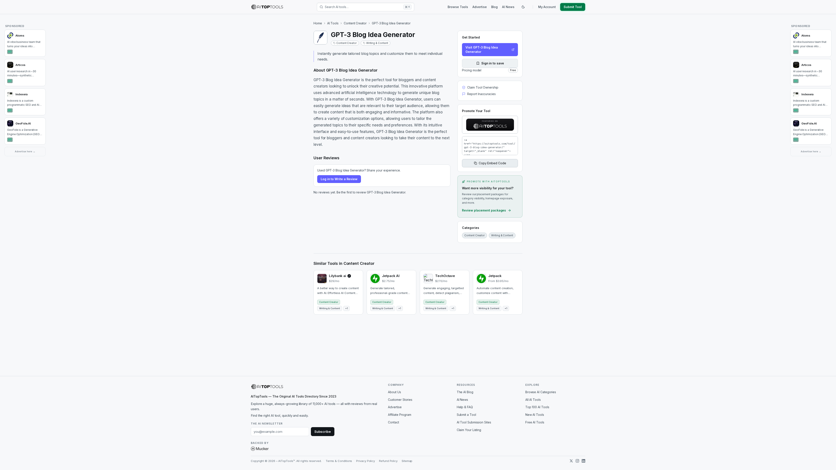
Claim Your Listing (469, 430)
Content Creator (355, 23)
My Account (547, 7)
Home (318, 23)
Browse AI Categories (540, 392)
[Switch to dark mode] (523, 7)
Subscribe (322, 432)
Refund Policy (388, 461)
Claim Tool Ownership (482, 87)
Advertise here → (25, 151)
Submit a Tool (466, 414)
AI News (508, 7)
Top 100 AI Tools (537, 407)
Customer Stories (400, 399)
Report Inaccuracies (481, 94)
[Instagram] (577, 461)
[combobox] (363, 7)
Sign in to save (492, 63)
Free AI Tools (534, 422)
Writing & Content (377, 43)
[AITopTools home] (267, 6)
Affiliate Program (399, 414)
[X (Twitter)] (571, 461)
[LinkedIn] (583, 461)
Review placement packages (484, 210)
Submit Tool (573, 7)
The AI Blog (465, 392)
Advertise (479, 7)
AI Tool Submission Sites (474, 422)
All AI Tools (533, 399)
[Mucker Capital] (260, 448)
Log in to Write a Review (339, 179)
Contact (393, 422)
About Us (394, 392)
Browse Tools (458, 7)
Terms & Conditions (339, 461)
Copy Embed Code (492, 163)
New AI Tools (534, 414)
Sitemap (407, 461)
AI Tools (333, 23)
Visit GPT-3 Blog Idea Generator (481, 49)
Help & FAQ (465, 407)
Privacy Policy (365, 461)
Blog (494, 7)
